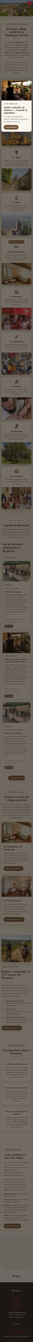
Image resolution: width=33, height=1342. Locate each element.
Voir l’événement (11, 127)
